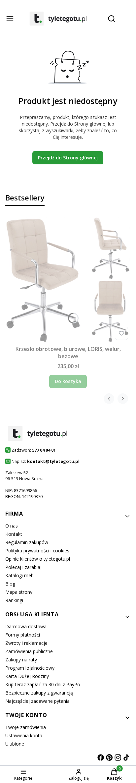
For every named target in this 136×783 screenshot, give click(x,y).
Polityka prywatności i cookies (37, 550)
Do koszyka (68, 381)
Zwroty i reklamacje (26, 643)
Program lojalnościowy (29, 668)
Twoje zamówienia (25, 727)
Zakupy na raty (21, 659)
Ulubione (14, 744)
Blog (10, 584)
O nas (11, 526)
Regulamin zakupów (26, 542)
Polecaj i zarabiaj (23, 567)
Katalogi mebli (20, 575)
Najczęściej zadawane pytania (37, 701)
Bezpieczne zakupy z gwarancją (39, 693)
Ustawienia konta (23, 735)
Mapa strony (18, 592)
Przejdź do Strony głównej (68, 157)
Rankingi (14, 600)
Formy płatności (22, 635)
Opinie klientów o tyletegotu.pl (37, 559)
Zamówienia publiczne (29, 651)
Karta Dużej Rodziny (27, 676)
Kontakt (13, 534)
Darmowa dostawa (26, 626)
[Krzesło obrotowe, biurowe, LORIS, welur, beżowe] (68, 280)
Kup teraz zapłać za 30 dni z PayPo (42, 684)
